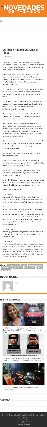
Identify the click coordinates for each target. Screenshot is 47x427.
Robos (40, 267)
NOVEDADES (8, 56)
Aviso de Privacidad (23, 424)
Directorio (23, 419)
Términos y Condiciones (23, 422)
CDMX (24, 265)
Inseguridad (18, 267)
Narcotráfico (29, 267)
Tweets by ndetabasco (8, 404)
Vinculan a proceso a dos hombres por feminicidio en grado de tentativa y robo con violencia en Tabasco (23, 360)
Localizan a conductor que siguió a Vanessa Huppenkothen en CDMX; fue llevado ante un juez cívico (22, 330)
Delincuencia (6, 267)
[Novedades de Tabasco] (23, 8)
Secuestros (6, 270)
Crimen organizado (35, 265)
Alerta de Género (14, 265)
